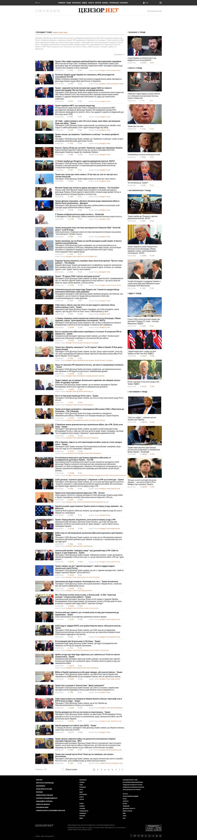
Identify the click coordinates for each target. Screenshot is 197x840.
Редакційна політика (44, 801)
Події (68, 3)
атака (124, 815)
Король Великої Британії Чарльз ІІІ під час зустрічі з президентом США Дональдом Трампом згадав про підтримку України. (84, 151)
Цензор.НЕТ (83, 780)
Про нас (39, 780)
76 (153, 62)
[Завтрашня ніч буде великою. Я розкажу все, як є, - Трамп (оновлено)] (44, 586)
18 (81, 272)
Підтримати (40, 786)
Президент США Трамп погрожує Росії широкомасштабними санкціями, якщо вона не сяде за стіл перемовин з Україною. (88, 448)
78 (81, 721)
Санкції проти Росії (72, 453)
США (112, 83)
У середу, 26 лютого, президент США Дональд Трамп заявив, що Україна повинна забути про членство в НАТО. (89, 729)
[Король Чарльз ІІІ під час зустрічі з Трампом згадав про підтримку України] (44, 152)
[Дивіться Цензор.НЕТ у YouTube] (142, 835)
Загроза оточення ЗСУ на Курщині (87, 343)
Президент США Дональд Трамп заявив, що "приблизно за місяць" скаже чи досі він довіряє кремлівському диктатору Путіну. (89, 140)
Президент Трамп (44, 32)
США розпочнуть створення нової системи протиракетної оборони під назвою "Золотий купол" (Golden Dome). (88, 233)
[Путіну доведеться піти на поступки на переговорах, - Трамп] (44, 716)
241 (153, 356)
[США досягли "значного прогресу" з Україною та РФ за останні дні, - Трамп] (44, 484)
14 (81, 196)
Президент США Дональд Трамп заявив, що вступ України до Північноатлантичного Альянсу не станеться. (81, 704)
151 (81, 679)
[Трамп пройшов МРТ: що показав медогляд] (44, 110)
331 (153, 422)
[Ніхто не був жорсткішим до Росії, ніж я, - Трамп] (44, 400)
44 (81, 692)
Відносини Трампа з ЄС (84, 420)
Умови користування (44, 795)
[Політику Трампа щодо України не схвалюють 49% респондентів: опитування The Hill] (44, 79)
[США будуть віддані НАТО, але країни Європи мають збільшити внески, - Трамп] (44, 630)
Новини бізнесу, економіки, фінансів (50, 810)
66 (81, 300)
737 (153, 454)
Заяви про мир (81, 438)
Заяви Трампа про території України (88, 577)
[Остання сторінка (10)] (122, 769)
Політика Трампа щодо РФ (85, 404)
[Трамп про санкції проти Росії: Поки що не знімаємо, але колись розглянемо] (44, 759)
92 (81, 358)
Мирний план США (82, 360)
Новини (61, 3)
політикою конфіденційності (106, 825)
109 (81, 314)
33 (81, 648)
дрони (125, 803)
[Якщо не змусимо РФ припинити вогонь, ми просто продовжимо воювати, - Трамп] (44, 369)
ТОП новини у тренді (138, 392)
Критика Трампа (116, 70)
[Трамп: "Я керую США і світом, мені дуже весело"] (44, 280)
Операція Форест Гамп (130, 780)
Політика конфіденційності (46, 798)
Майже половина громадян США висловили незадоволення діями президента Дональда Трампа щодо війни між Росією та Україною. (88, 80)
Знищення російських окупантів (133, 787)
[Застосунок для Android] (51, 10)
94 (81, 219)
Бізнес (105, 3)
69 (81, 143)
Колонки (124, 3)
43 (153, 157)
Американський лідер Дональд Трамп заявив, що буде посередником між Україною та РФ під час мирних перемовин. (86, 644)
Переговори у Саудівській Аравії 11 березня (90, 376)
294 (81, 528)
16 (81, 170)
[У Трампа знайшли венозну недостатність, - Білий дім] (44, 219)
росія (124, 798)
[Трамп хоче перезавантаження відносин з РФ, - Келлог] (44, 497)
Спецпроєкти (83, 811)
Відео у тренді (135, 293)
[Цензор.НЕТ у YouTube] (47, 10)
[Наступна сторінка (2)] (119, 769)
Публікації (114, 3)
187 (81, 389)
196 (81, 619)
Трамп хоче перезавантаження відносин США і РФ (93, 502)
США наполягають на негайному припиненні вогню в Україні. (81, 617)
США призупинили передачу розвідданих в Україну (93, 475)
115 (81, 154)
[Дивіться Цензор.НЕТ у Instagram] (149, 835)
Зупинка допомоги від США (117, 475)
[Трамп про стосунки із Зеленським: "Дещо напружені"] (44, 690)
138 (81, 285)
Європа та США (115, 637)
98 (81, 488)
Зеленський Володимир (130, 796)
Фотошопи (83, 794)
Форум (98, 3)
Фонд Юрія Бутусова (44, 789)
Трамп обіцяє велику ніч (84, 590)
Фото (81, 789)
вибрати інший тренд (60, 32)
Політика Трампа (116, 285)
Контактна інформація (45, 783)
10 (153, 185)
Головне (82, 808)
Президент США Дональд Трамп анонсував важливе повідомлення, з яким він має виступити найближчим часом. (88, 585)
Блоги (91, 3)
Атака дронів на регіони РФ (132, 789)
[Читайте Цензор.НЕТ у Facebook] (131, 835)
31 (81, 254)
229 (81, 606)
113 (81, 708)
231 (81, 588)
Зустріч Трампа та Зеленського (99, 650)
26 (81, 83)
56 (81, 665)
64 (81, 116)
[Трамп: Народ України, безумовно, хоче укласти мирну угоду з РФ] (44, 524)
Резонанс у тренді (137, 32)
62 (81, 473)
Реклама (39, 792)
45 (81, 750)
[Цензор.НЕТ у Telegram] (44, 10)
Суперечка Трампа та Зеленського (88, 608)
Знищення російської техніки (132, 784)
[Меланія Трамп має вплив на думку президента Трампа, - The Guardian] (44, 192)
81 (81, 575)
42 (81, 70)
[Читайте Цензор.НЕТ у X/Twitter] (134, 835)
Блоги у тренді (135, 68)
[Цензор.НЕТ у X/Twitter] (40, 10)
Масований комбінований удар (133, 782)
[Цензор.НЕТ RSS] (58, 10)
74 (81, 236)
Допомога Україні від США (85, 391)
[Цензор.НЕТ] (98, 10)
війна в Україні (127, 811)
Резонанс (76, 3)
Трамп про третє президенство (87, 256)
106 (81, 327)
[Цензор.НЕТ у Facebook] (36, 10)
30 (81, 544)
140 (81, 340)
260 (153, 386)
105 (81, 418)
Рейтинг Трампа (119, 83)
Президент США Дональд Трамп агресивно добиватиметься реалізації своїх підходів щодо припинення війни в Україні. (87, 206)
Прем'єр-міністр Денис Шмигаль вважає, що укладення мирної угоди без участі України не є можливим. (88, 512)
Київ (124, 813)
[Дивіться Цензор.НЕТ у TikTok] (145, 835)
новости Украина (43, 804)
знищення (126, 806)
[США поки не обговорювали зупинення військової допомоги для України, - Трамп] (44, 537)
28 (81, 101)
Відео (84, 3)
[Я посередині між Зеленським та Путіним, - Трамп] (44, 645)
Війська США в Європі (98, 420)
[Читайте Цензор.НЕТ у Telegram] (138, 835)
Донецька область (129, 808)
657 (153, 487)
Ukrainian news (42, 807)
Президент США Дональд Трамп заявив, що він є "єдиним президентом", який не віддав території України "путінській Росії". (89, 571)
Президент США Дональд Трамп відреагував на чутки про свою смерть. (85, 179)
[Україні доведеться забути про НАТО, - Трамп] (44, 730)
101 (81, 451)
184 (81, 561)
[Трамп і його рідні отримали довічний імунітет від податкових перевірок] (44, 66)
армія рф (126, 801)
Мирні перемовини (92, 438)
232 (81, 435)
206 (81, 373)
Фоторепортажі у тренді (140, 190)
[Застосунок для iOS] (54, 10)
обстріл (125, 794)
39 (81, 130)
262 (81, 732)
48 (81, 210)
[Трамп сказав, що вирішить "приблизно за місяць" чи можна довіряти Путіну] (44, 139)
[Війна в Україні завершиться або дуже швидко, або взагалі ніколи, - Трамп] (44, 676)
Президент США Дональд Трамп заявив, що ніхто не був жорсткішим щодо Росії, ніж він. (89, 399)
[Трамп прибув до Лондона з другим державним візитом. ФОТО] (44, 165)
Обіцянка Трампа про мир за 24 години (100, 360)
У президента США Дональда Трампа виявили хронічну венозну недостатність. (88, 216)
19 (153, 288)
